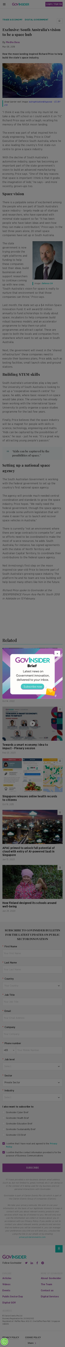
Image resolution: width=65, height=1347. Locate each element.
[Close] (57, 654)
